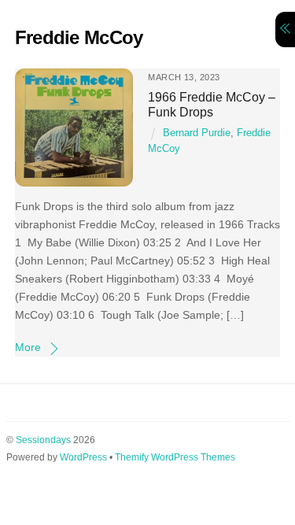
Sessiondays (43, 440)
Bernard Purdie (196, 133)
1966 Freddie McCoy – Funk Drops (211, 104)
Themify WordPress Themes (175, 457)
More (28, 347)
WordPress (83, 457)
